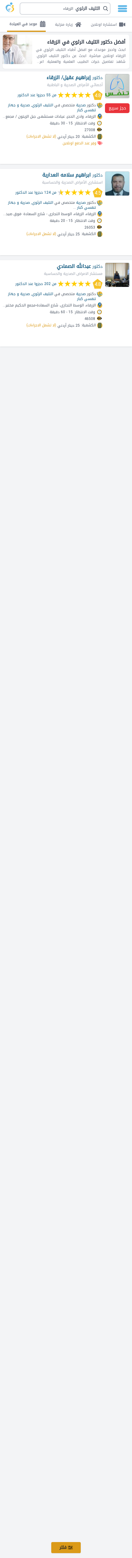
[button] (65, 8)
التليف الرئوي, (42, 105)
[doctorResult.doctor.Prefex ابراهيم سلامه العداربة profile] (117, 183)
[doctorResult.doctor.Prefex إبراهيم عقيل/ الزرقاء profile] (117, 86)
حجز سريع (117, 108)
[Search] (68, 8)
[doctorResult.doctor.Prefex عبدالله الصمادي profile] (117, 275)
